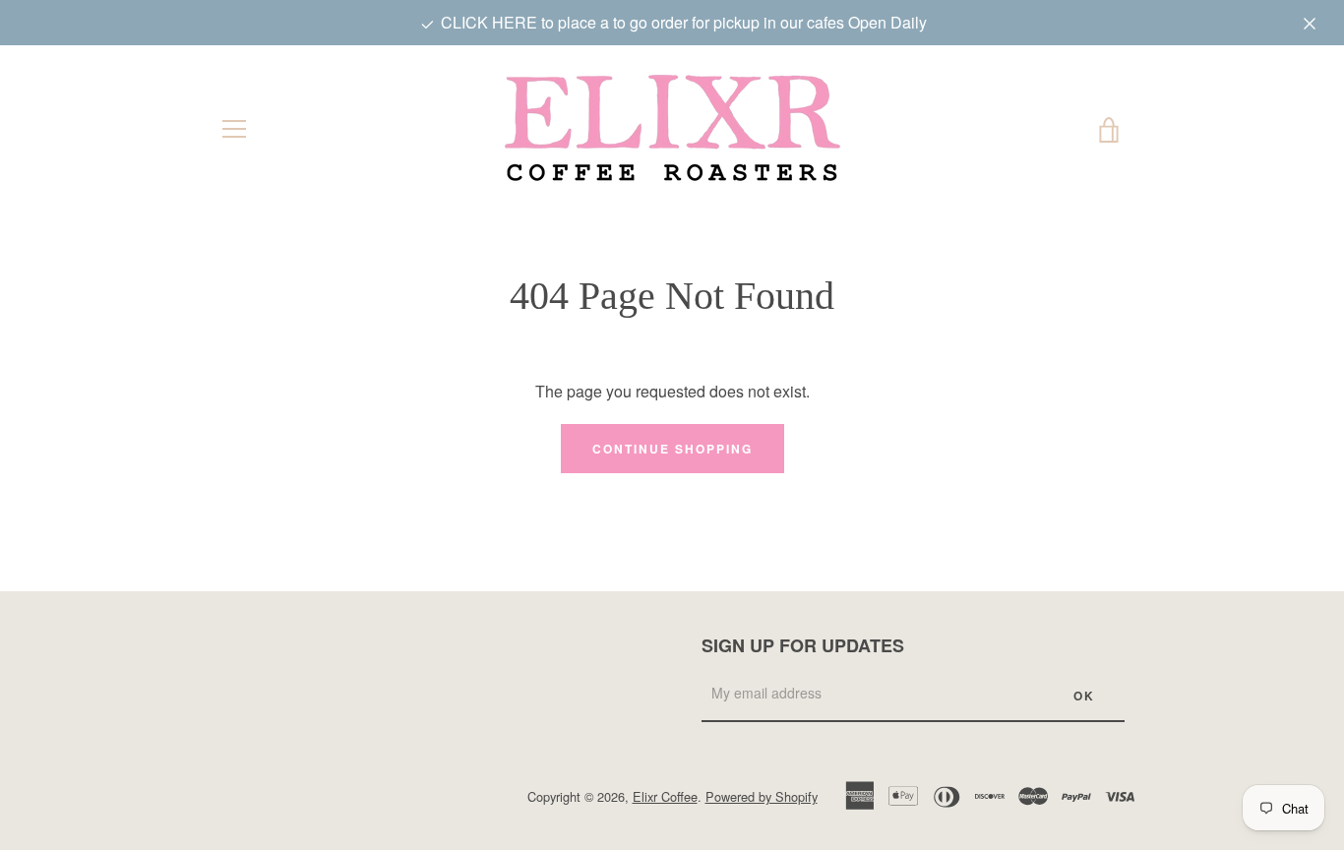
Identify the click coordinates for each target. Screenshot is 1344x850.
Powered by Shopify (761, 796)
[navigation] (234, 128)
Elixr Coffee (665, 796)
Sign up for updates (803, 645)
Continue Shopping (672, 448)
